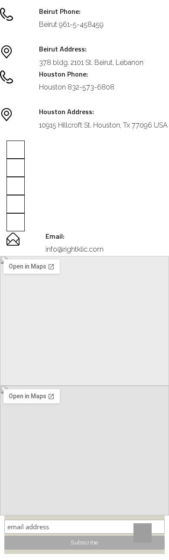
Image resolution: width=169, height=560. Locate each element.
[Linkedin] (15, 186)
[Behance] (15, 222)
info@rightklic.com (75, 249)
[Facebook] (15, 168)
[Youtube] (15, 204)
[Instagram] (15, 150)
